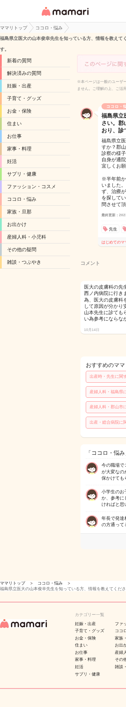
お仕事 (14, 136)
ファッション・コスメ (31, 186)
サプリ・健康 (21, 174)
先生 (113, 229)
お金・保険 (19, 111)
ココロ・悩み (21, 199)
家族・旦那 (19, 211)
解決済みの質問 (24, 73)
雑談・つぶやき (24, 262)
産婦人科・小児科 (26, 237)
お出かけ (17, 224)
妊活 (12, 161)
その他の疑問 (21, 249)
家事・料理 (19, 148)
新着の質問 (19, 60)
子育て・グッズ (24, 98)
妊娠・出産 (19, 86)
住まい (14, 123)
